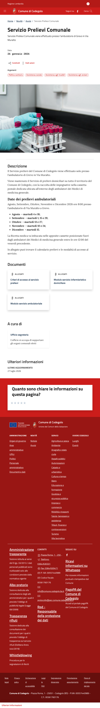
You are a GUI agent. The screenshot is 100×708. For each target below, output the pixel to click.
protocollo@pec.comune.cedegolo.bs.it (49, 600)
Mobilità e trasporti (60, 511)
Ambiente (55, 445)
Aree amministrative (16, 447)
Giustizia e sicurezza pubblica (59, 496)
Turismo (55, 534)
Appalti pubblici (58, 458)
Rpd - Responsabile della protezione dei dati (48, 613)
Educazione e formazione (57, 487)
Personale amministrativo (17, 465)
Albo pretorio (19, 584)
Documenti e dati (17, 472)
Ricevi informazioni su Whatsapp (76, 565)
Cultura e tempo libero (58, 478)
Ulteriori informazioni (12, 705)
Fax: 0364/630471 (49, 568)
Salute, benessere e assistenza (60, 518)
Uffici (12, 454)
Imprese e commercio (56, 505)
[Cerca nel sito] (91, 11)
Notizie (33, 441)
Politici (13, 458)
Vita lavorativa (58, 538)
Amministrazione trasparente (22, 551)
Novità (19, 21)
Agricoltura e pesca (60, 441)
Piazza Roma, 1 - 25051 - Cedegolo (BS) (51, 555)
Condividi (16, 62)
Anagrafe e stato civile (59, 452)
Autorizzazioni (58, 463)
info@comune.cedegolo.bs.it (49, 591)
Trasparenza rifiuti (18, 618)
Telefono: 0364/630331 (43, 561)
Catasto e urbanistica (56, 470)
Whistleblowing (21, 655)
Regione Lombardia (15, 3)
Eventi (75, 445)
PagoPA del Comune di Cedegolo (73, 594)
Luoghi (75, 441)
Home (10, 21)
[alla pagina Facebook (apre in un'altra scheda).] (76, 11)
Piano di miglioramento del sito (89, 682)
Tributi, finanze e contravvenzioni (58, 527)
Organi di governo (18, 441)
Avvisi (28, 21)
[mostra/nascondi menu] (4, 11)
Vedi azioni (30, 62)
